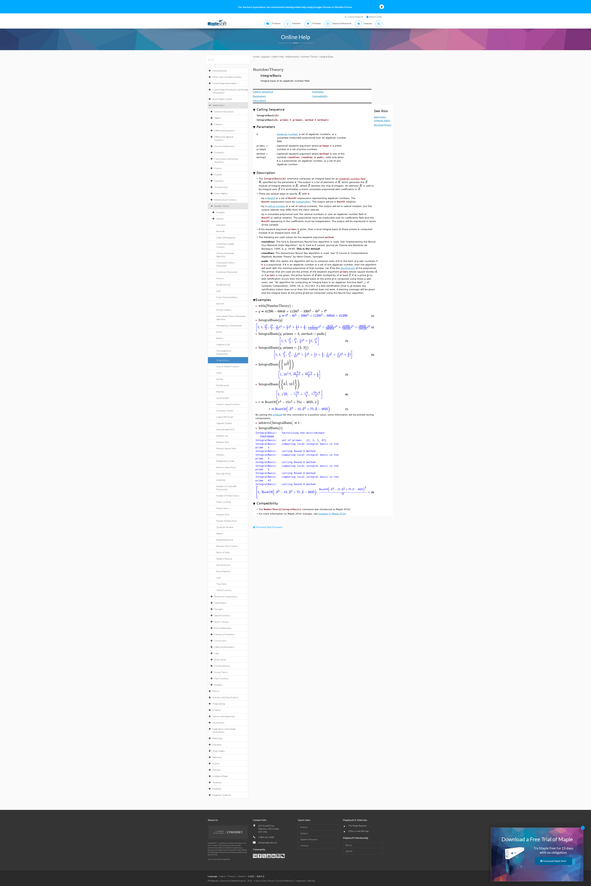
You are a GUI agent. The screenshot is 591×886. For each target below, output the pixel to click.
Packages (218, 609)
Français (231, 876)
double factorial (223, 284)
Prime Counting (223, 502)
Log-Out (348, 851)
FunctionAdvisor (222, 666)
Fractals (218, 174)
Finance (218, 168)
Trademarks (301, 881)
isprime (219, 379)
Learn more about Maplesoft (219, 859)
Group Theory (221, 672)
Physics (216, 691)
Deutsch (241, 876)
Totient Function (224, 590)
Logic (216, 653)
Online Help (277, 56)
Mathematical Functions (225, 199)
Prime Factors (222, 508)
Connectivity (218, 722)
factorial (220, 303)
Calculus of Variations (224, 634)
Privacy (271, 881)
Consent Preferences (285, 881)
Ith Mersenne (222, 385)
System (216, 763)
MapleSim (217, 788)
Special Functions (222, 615)
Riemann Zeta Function (227, 546)
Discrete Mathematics (224, 146)
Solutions (304, 833)
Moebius (220, 454)
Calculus (218, 124)
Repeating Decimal (224, 539)
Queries (220, 218)
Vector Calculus (221, 621)
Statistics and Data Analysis (225, 697)
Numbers (218, 684)
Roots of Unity (223, 552)
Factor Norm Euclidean (226, 297)
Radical (219, 533)
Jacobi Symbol (222, 398)
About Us (213, 819)
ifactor (219, 332)
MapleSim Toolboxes (222, 795)
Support (265, 56)
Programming (219, 703)
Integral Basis (222, 360)
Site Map (311, 881)
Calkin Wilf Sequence (225, 237)
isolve (219, 372)
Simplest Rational (224, 558)
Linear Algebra (221, 193)
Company (304, 845)
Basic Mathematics (223, 628)
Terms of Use (261, 881)
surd (218, 577)
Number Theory (221, 206)
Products (304, 827)
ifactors (219, 338)
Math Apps (218, 738)
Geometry (219, 180)
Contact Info (259, 819)
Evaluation (219, 152)
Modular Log (222, 435)
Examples (220, 212)
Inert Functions (221, 678)
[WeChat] (283, 856)
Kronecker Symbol (224, 410)
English (222, 876)
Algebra (217, 118)
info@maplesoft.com (267, 842)
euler (218, 291)
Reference (217, 757)
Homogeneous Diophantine (229, 325)
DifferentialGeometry (224, 647)
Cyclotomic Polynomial (226, 272)
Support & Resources (309, 839)
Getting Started (220, 70)
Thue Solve (221, 584)
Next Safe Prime (223, 473)
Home (256, 56)
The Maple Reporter (357, 825)
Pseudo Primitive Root (226, 521)
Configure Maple (220, 776)
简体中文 (261, 876)
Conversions (220, 640)
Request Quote (375, 17)
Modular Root (222, 442)
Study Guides (219, 751)
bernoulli (220, 231)
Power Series (220, 659)
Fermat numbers (224, 310)
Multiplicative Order (225, 461)
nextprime (220, 480)
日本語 (251, 876)
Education (217, 744)
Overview (220, 225)
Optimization (220, 602)
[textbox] (260, 182)
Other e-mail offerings (358, 831)
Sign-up (348, 845)
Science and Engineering (223, 716)
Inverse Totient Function (227, 366)
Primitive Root (222, 514)
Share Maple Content (222, 99)
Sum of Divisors (223, 565)
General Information (224, 111)
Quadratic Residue (224, 527)
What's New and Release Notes (227, 77)
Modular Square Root (226, 448)
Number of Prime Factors (228, 495)
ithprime (220, 391)
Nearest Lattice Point (226, 467)
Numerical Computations (226, 596)
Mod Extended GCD (225, 429)
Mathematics (219, 105)
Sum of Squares (223, 571)
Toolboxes (217, 782)
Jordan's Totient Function (228, 404)
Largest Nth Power (225, 417)
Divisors (220, 278)
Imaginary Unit (223, 344)
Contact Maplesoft (355, 17)
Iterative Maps (221, 187)
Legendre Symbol (224, 423)
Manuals (217, 770)
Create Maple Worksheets (225, 83)
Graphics (217, 710)
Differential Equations (224, 130)
